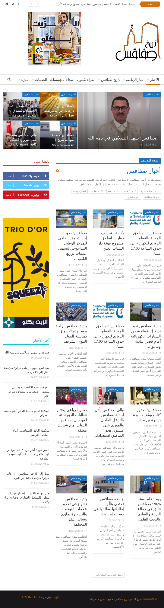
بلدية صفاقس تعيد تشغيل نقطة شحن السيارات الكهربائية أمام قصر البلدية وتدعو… (146, 336)
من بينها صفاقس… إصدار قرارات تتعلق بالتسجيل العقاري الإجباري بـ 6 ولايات (26, 497)
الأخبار (154, 79)
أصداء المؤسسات (62, 79)
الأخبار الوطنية (79, 191)
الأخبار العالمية (97, 191)
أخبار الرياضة (135, 79)
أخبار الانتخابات (129, 191)
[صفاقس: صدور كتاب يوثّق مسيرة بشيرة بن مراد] (145, 396)
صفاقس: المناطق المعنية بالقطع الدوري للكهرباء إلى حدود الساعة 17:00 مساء (145, 243)
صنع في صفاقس (151, 197)
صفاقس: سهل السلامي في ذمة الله (123, 138)
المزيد (25, 79)
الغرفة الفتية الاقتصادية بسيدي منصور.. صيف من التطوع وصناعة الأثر (97, 4)
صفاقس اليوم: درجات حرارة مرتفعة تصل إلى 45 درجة (59, 110)
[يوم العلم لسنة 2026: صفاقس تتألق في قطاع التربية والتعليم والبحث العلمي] (145, 485)
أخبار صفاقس (152, 94)
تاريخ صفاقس (110, 79)
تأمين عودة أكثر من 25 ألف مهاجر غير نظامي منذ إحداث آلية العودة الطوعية (28, 454)
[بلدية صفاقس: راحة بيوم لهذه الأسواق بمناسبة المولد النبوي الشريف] (71, 312)
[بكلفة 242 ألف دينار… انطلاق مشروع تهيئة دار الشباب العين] (108, 218)
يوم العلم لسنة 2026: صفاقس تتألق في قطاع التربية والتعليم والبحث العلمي (149, 509)
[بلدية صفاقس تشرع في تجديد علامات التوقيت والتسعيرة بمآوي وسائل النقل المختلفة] (71, 485)
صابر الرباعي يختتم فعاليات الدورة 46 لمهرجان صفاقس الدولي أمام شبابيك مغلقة (72, 420)
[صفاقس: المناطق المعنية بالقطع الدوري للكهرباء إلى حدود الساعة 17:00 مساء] (145, 218)
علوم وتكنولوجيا (133, 197)
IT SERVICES (29, 597)
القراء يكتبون (86, 79)
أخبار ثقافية (113, 191)
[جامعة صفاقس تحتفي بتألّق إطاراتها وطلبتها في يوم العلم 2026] (108, 485)
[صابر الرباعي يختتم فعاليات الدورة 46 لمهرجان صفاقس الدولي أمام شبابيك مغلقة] (71, 396)
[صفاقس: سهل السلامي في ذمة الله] (119, 121)
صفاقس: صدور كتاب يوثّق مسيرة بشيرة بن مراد (147, 415)
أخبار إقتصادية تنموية (150, 191)
